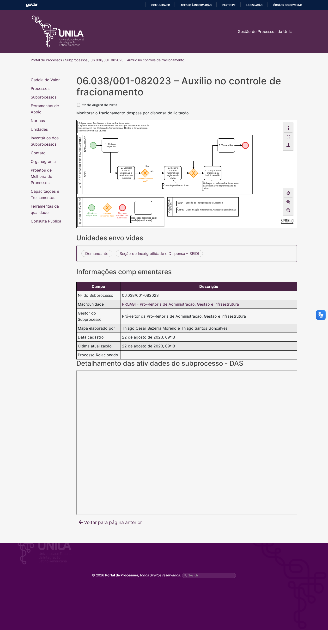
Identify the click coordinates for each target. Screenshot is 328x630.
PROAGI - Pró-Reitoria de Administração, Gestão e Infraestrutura (180, 304)
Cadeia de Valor (45, 79)
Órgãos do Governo (287, 5)
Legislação (254, 5)
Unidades (39, 129)
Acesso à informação (196, 5)
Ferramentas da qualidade (45, 209)
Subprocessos (43, 97)
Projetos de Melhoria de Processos (41, 176)
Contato (38, 152)
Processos (40, 88)
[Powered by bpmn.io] (287, 221)
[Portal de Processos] (58, 31)
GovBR (32, 5)
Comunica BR (160, 5)
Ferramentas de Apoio (45, 108)
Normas (38, 120)
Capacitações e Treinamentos (45, 194)
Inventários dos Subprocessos (45, 141)
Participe (229, 5)
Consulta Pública (46, 221)
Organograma (43, 161)
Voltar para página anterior (113, 522)
